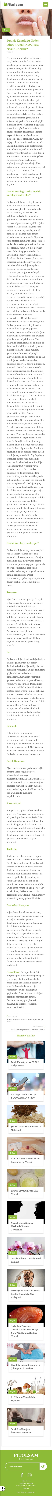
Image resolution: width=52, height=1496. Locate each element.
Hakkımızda (26, 1481)
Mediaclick (31, 1492)
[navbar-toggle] (45, 4)
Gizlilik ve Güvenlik (26, 1483)
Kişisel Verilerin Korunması (26, 1486)
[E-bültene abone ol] (26, 1466)
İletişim (26, 1488)
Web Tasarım (21, 1492)
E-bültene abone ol (43, 1466)
